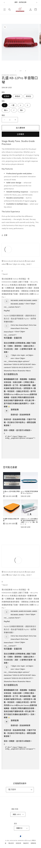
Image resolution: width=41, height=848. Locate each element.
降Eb (6, 110)
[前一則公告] (4, 2)
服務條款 (33, 843)
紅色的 (6, 96)
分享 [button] (5, 235)
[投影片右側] (25, 70)
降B (21, 110)
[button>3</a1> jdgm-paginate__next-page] (6, 441)
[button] (4, 9)
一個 (12, 105)
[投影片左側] (15, 70)
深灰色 (28, 96)
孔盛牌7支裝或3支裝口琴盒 (11, 519)
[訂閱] (31, 789)
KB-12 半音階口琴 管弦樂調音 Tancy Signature (29, 492)
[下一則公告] (36, 2)
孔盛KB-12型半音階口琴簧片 (11, 492)
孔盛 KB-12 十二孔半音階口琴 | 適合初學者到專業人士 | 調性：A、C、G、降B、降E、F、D (29, 521)
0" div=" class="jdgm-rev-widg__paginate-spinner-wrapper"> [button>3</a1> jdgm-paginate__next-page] (20, 437)
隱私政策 (11, 843)
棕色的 (17, 96)
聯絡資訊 (26, 843)
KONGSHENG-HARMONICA (17, 840)
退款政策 (18, 843)
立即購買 (20, 134)
